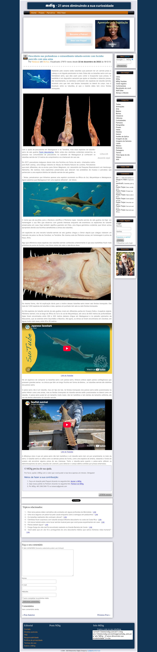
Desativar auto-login (125, 243)
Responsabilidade (31, 637)
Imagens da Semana (123, 141)
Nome (24, 578)
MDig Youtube (121, 81)
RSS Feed (61, 13)
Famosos (119, 123)
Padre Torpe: (121, 187)
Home (33, 13)
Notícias (119, 148)
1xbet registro (121, 84)
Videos (118, 157)
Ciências (119, 118)
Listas (118, 143)
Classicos (119, 116)
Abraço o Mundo (122, 93)
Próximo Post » (103, 615)
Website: (25, 591)
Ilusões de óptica (122, 136)
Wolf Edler (119, 90)
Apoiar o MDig (76, 481)
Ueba (118, 77)
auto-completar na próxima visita (36, 598)
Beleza (118, 111)
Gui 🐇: (118, 178)
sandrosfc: (120, 183)
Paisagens (120, 150)
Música (118, 146)
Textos (118, 152)
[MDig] (50, 5)
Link (94, 512)
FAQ (25, 635)
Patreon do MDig (77, 484)
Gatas (118, 130)
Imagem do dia (121, 139)
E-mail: (24, 585)
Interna (127, 56)
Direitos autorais (31, 632)
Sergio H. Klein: (121, 179)
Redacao (36, 62)
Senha (119, 231)
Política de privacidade (33, 640)
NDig (118, 79)
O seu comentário (42, 548)
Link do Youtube (67, 375)
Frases (41, 13)
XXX (117, 159)
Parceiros (51, 13)
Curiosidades (121, 120)
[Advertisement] (45, 34)
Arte (117, 109)
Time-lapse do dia (123, 155)
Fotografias (120, 125)
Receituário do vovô (123, 88)
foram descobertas (46, 152)
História (119, 132)
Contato (27, 629)
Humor (118, 134)
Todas (118, 104)
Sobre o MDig (29, 646)
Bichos (46, 62)
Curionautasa (121, 86)
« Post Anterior (28, 615)
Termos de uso (30, 643)
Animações (120, 107)
